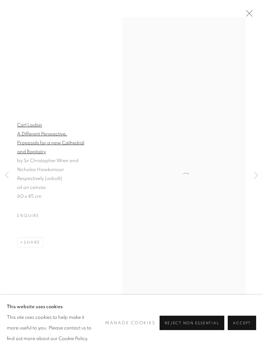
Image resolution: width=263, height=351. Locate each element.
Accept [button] (242, 323)
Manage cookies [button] (130, 323)
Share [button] (32, 242)
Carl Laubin (29, 125)
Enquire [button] (28, 216)
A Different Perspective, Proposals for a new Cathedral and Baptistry (50, 143)
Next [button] (256, 176)
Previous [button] (7, 176)
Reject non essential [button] (192, 323)
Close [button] (247, 15)
